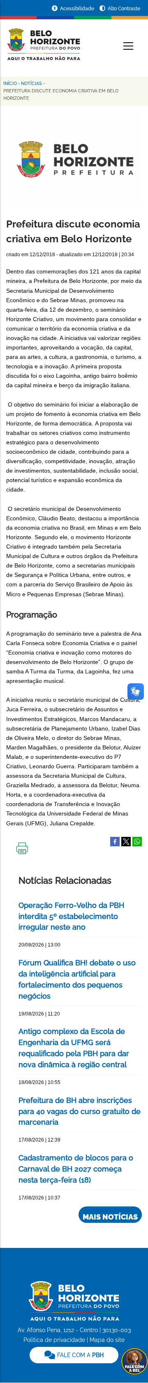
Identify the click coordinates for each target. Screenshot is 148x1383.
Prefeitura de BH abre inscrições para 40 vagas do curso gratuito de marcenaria (79, 1111)
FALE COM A (80, 1355)
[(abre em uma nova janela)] (126, 841)
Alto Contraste (124, 8)
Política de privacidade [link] (54, 1340)
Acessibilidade (77, 8)
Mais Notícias (110, 1217)
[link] (74, 1355)
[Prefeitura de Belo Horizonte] (43, 39)
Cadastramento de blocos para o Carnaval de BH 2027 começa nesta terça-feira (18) (75, 1168)
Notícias (31, 83)
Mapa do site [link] (107, 1340)
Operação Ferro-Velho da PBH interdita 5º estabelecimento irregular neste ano (71, 916)
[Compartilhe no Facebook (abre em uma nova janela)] (115, 841)
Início (10, 83)
